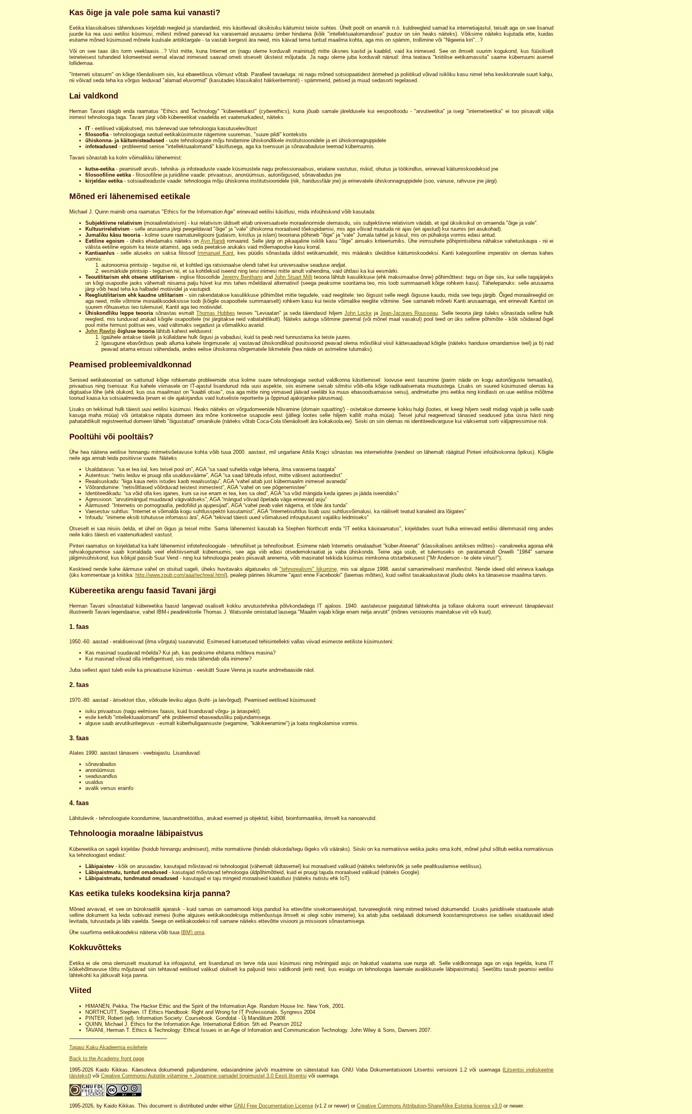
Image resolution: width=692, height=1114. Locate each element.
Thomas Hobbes (215, 313)
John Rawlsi (100, 331)
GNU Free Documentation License (273, 1106)
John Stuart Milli (293, 277)
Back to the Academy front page (106, 1059)
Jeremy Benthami (242, 277)
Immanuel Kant (215, 253)
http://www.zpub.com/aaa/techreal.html (180, 575)
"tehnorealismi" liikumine (308, 569)
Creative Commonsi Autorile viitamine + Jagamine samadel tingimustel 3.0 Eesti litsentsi (204, 1076)
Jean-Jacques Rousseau (409, 313)
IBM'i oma (192, 932)
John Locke (358, 313)
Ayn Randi (213, 241)
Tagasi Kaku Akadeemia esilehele (108, 1047)
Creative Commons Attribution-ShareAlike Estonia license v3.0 (429, 1106)
